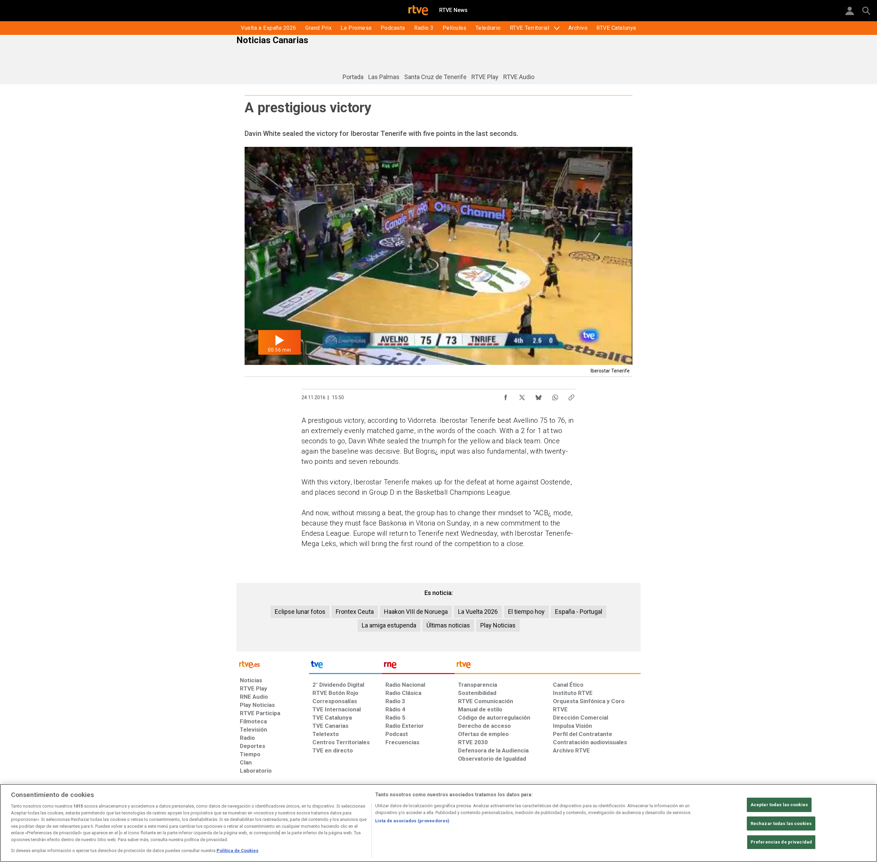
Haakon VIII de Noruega (416, 611)
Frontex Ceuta (355, 611)
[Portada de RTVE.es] (418, 11)
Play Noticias (498, 625)
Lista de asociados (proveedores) (412, 820)
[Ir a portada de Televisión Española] (345, 666)
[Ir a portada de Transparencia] (548, 666)
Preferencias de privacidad (781, 842)
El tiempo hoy (526, 611)
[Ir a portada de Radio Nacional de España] (418, 666)
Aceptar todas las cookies (779, 804)
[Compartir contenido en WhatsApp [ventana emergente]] (555, 395)
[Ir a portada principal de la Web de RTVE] (272, 664)
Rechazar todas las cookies (781, 823)
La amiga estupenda (389, 625)
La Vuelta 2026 (478, 611)
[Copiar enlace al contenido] (571, 395)
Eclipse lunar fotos (300, 611)
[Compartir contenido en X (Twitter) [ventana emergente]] (522, 395)
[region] (438, 823)
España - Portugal (578, 611)
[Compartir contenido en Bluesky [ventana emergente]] (538, 395)
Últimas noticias (448, 625)
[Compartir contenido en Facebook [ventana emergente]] (505, 395)
